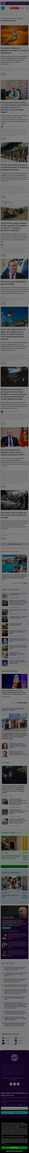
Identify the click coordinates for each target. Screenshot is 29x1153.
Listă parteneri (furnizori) (6, 1144)
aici (13, 1131)
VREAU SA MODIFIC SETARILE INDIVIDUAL (14, 1151)
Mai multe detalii (16, 1126)
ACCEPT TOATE (14, 1147)
